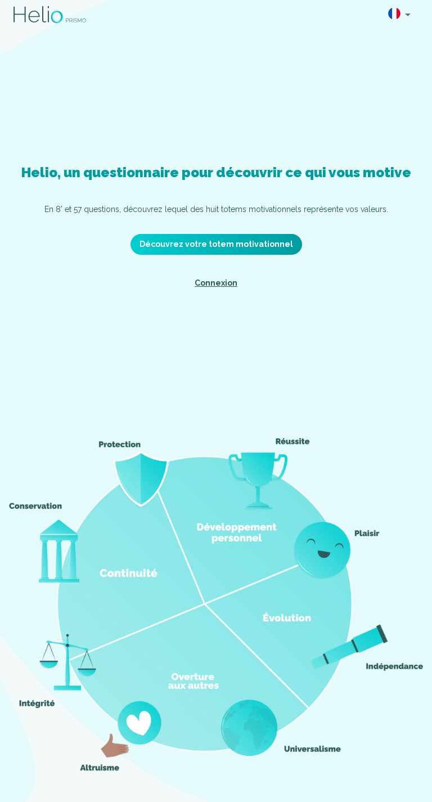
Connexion (216, 282)
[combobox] (399, 14)
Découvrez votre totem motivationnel (216, 244)
